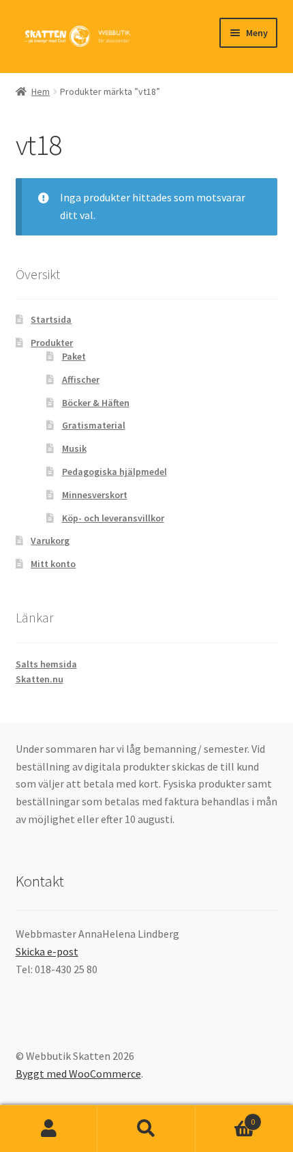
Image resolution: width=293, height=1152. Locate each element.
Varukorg (50, 540)
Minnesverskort (94, 495)
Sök (146, 1129)
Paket (74, 356)
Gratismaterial (93, 425)
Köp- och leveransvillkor (113, 518)
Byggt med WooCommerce (78, 1073)
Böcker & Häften (95, 403)
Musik (74, 448)
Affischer (80, 379)
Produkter (52, 342)
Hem (40, 91)
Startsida (51, 319)
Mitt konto (53, 564)
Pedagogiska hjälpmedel (114, 471)
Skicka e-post (47, 951)
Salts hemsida (46, 664)
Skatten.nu (39, 679)
